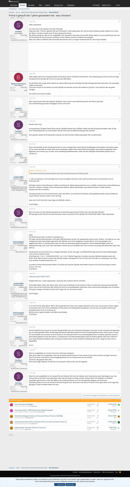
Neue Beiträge (13, 9)
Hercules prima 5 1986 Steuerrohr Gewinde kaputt (34, 410)
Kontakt (75, 472)
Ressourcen (58, 5)
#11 (119, 327)
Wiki (40, 5)
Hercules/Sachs (33, 406)
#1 (119, 21)
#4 (119, 121)
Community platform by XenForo (65, 475)
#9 (119, 273)
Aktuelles (31, 5)
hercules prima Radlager (24, 404)
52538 (25, 115)
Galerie (47, 5)
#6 (119, 167)
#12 (119, 350)
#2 (119, 73)
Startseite (13, 5)
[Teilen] (117, 21)
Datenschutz (97, 472)
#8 (119, 231)
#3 (119, 98)
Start (116, 472)
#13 (119, 373)
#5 (119, 144)
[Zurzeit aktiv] (18, 175)
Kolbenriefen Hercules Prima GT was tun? (30, 427)
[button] (36, 5)
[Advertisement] (74, 57)
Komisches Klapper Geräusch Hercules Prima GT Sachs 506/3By (39, 416)
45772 (25, 249)
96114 (25, 184)
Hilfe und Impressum (108, 472)
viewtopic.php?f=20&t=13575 (39, 276)
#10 (119, 302)
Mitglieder (71, 5)
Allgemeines (28, 429)
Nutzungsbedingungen (85, 472)
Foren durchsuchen (24, 9)
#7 (119, 209)
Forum (22, 5)
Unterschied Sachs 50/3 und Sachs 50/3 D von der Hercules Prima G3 (41, 422)
